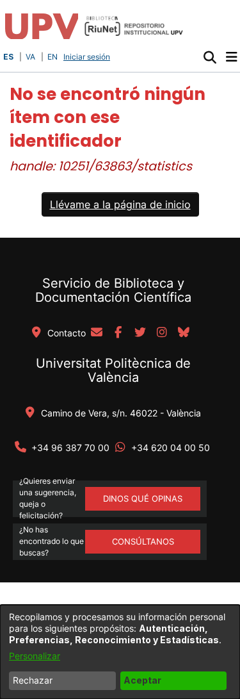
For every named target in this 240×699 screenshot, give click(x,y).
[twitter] (140, 333)
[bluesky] (184, 333)
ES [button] (8, 57)
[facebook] (118, 333)
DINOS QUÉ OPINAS (142, 498)
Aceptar (142, 680)
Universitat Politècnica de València (113, 370)
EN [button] (52, 57)
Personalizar (34, 655)
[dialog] (120, 652)
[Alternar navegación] (231, 57)
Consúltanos (143, 541)
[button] (210, 57)
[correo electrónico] (97, 333)
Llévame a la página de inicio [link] (120, 204)
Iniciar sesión (88, 57)
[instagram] (162, 333)
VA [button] (30, 57)
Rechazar (32, 680)
